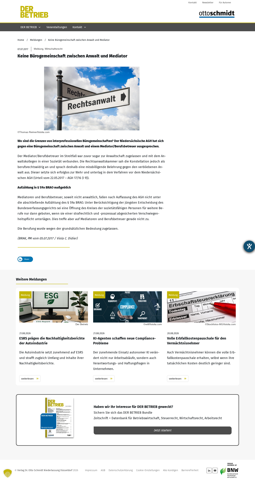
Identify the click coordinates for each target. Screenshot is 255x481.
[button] (7, 473)
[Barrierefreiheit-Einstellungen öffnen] (249, 246)
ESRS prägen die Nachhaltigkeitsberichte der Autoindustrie (53, 336)
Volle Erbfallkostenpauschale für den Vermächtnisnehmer (201, 336)
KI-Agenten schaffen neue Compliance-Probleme (127, 336)
